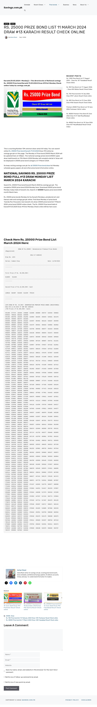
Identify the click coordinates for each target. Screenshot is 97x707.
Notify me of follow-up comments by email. (21, 677)
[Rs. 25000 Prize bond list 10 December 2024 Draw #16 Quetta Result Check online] (33, 598)
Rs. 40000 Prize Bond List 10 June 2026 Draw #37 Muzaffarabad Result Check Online (79, 125)
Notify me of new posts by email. (17, 682)
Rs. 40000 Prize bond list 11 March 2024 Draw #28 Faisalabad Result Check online (32, 620)
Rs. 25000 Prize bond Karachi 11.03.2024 (23, 151)
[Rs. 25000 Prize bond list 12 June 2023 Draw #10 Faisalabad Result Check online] (53, 598)
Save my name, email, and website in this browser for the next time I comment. (32, 671)
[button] (24, 10)
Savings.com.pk (13, 7)
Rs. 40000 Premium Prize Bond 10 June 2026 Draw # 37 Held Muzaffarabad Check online (79, 116)
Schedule (27, 5)
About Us (83, 5)
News (74, 5)
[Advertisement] (33, 65)
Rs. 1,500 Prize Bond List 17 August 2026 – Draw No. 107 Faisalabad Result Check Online (79, 81)
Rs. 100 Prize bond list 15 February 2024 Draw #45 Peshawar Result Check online (32, 618)
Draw (12, 23)
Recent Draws (38, 5)
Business (66, 5)
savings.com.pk (28, 700)
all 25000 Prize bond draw (40, 165)
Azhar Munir (13, 37)
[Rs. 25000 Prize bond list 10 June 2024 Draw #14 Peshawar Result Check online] (13, 598)
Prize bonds (53, 5)
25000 (6, 23)
